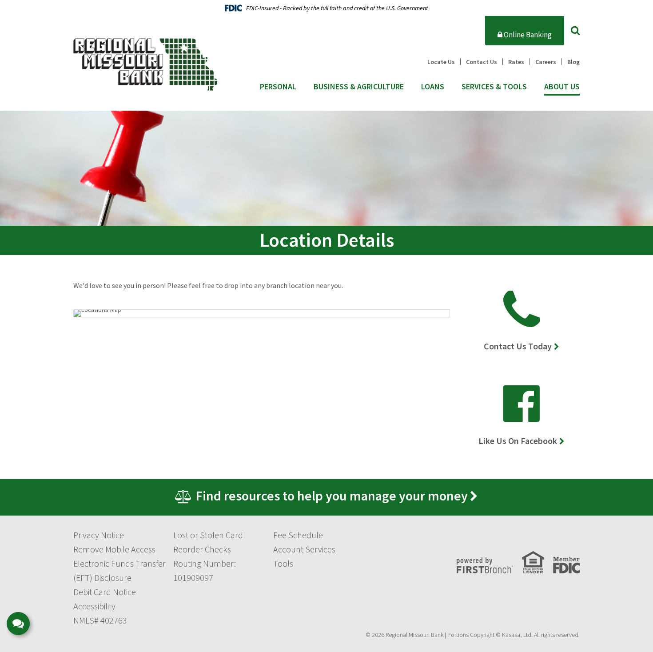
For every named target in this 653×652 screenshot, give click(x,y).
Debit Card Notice (104, 591)
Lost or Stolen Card (208, 534)
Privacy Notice (98, 534)
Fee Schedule (298, 534)
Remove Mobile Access (114, 549)
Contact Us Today (518, 346)
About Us (562, 86)
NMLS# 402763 (100, 620)
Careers (545, 62)
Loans (432, 86)
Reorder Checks (202, 549)
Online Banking (527, 35)
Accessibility (94, 606)
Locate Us (441, 62)
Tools (283, 563)
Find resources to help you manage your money (332, 495)
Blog (573, 62)
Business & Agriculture (359, 86)
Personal (278, 86)
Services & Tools (494, 86)
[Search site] (575, 30)
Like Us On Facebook (517, 440)
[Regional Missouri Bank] (145, 63)
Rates (516, 62)
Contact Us (481, 62)
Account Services (304, 549)
